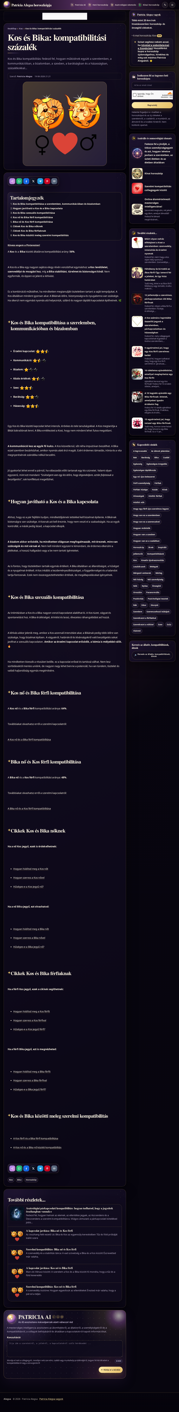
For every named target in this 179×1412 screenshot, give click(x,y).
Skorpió (154, 605)
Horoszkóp (31, 1179)
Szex (160, 624)
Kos (21, 28)
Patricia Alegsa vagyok (149, 14)
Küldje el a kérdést (110, 1370)
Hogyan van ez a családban (146, 541)
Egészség (137, 464)
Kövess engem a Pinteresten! (24, 245)
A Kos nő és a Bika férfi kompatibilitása (29, 739)
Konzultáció (14, 1337)
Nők (135, 586)
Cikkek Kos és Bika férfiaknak (29, 230)
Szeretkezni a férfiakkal (144, 618)
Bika (19, 1179)
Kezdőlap (12, 28)
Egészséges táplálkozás (144, 470)
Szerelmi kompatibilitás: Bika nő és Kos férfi (51, 1249)
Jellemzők (138, 553)
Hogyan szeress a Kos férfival (29, 1020)
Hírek (164, 489)
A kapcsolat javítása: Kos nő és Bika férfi (49, 1268)
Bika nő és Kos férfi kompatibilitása (33, 221)
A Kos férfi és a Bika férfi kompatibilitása (35, 1138)
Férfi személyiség (141, 483)
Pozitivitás (138, 598)
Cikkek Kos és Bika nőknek (28, 226)
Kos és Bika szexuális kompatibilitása (34, 212)
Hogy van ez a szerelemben (146, 515)
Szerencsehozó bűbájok (158, 611)
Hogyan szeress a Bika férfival (30, 1080)
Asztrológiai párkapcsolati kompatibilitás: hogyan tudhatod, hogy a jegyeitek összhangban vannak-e (69, 1209)
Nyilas (145, 586)
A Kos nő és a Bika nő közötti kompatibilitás (37, 1147)
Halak (155, 489)
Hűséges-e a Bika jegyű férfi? (29, 1089)
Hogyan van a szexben (144, 534)
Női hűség (138, 579)
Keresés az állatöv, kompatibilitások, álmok (152, 655)
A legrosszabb (140, 451)
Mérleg (159, 573)
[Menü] (172, 5)
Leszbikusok (139, 566)
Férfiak (158, 483)
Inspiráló (162, 547)
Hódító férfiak (155, 496)
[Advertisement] (64, 16)
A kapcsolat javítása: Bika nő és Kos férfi (49, 1231)
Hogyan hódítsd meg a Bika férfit (32, 1071)
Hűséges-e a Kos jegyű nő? (28, 886)
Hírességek (138, 496)
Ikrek (151, 547)
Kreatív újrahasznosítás (152, 560)
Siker (143, 605)
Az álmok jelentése (160, 451)
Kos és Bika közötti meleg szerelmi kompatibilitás (41, 235)
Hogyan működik (141, 528)
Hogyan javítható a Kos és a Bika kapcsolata (38, 208)
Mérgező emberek (142, 573)
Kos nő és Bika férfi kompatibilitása (33, 217)
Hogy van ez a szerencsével (146, 521)
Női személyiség (155, 579)
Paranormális (152, 592)
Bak (135, 457)
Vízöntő (137, 630)
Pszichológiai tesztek (158, 598)
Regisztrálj (152, 105)
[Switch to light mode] (165, 5)
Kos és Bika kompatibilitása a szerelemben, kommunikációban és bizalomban (56, 203)
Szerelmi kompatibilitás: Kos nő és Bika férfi (51, 1287)
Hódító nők (138, 502)
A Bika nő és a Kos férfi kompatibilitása (29, 808)
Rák (135, 605)
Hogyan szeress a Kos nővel (28, 877)
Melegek (154, 566)
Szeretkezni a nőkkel (143, 624)
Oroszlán (137, 592)
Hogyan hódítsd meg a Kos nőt (30, 868)
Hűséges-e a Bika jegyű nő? (28, 946)
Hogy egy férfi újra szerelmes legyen (151, 508)
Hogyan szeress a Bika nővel (29, 937)
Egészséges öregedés (157, 464)
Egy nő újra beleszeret (144, 476)
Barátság (145, 457)
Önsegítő (156, 586)
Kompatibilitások (155, 553)
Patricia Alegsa (24, 76)
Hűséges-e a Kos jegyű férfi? (29, 1029)
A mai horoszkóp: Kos (144, 35)
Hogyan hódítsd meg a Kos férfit (31, 1011)
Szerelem (137, 611)
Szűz (169, 624)
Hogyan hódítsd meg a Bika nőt (31, 929)
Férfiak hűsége (140, 489)
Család (166, 457)
